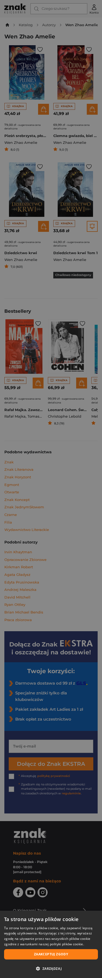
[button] (51, 968)
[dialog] (51, 944)
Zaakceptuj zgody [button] (51, 954)
